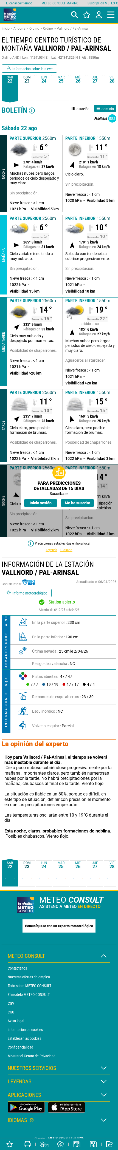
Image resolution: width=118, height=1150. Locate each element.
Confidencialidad (20, 1047)
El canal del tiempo (19, 3)
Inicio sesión (41, 503)
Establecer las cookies (24, 1038)
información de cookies (25, 1029)
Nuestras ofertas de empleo (29, 977)
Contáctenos (17, 968)
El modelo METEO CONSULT (29, 994)
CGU (11, 1012)
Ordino (34, 28)
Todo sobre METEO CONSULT (29, 986)
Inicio (6, 28)
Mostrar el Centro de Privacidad (31, 1056)
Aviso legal (16, 1021)
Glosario (66, 550)
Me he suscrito (77, 503)
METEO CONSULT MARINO (59, 3)
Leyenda (51, 550)
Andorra (19, 28)
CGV (11, 1003)
